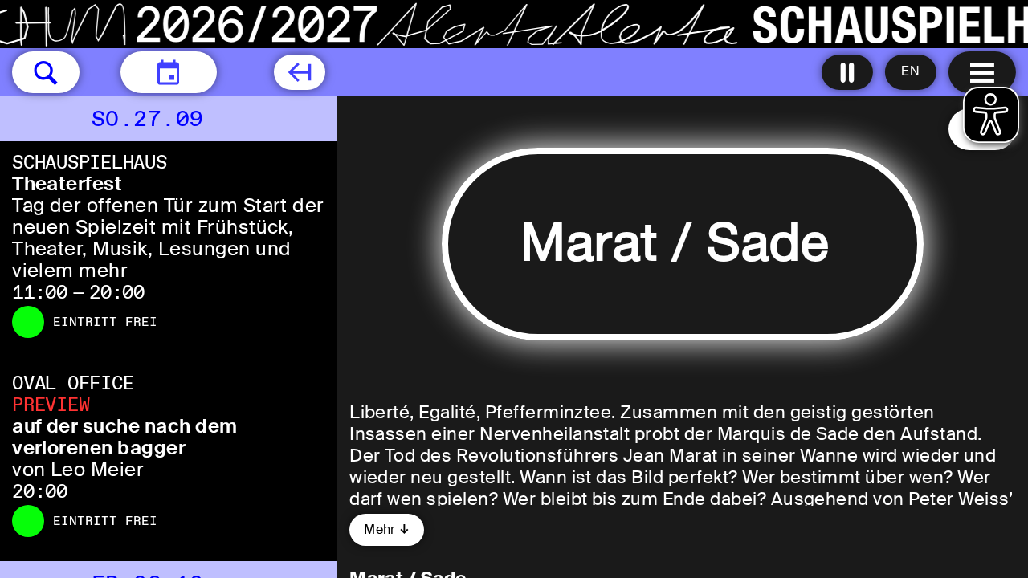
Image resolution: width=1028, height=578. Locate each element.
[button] (46, 72)
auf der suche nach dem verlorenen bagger (125, 436)
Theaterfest (67, 183)
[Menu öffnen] (982, 72)
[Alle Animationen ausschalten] (847, 72)
